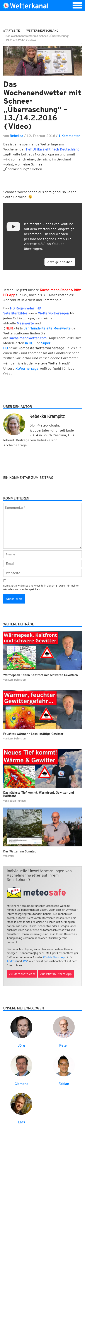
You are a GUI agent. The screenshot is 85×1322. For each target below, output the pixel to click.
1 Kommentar (69, 136)
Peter (63, 1045)
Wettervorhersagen (53, 313)
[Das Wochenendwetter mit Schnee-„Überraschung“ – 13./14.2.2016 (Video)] (42, 61)
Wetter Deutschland (42, 30)
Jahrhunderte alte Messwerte (47, 328)
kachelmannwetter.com (28, 338)
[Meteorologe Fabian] (64, 1065)
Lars (21, 1122)
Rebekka (16, 136)
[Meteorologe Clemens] (21, 1065)
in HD (29, 343)
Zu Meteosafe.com (22, 974)
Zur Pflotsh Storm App (56, 974)
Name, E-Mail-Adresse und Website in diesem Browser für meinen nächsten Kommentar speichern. (41, 587)
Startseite (11, 30)
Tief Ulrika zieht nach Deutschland (53, 149)
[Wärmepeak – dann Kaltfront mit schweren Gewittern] (42, 650)
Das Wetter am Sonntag (19, 851)
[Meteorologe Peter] (64, 1027)
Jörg (21, 1045)
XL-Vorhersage (27, 368)
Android (12, 961)
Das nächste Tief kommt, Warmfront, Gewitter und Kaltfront (38, 794)
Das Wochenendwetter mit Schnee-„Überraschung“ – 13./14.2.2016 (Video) (42, 105)
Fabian (64, 1084)
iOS (24, 961)
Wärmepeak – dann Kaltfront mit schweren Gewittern (40, 675)
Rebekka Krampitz (47, 416)
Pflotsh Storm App (54, 957)
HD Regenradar (22, 308)
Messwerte (25, 323)
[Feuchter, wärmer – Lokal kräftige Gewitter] (42, 709)
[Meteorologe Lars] (21, 1103)
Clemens (21, 1084)
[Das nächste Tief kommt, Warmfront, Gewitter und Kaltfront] (42, 768)
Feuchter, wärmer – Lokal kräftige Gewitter (33, 733)
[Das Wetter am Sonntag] (42, 827)
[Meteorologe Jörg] (21, 1027)
